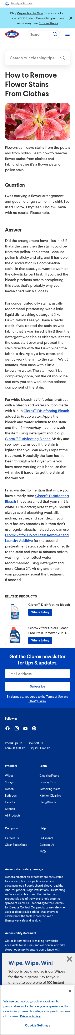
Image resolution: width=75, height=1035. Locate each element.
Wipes (9, 775)
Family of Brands (21, 3)
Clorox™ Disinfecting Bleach (46, 410)
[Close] (70, 991)
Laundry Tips (48, 782)
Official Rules (48, 23)
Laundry (10, 802)
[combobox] (37, 57)
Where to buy (40, 612)
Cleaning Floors (49, 775)
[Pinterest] (34, 728)
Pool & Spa (12, 743)
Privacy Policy (37, 701)
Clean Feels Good (16, 844)
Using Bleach (48, 802)
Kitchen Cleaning (50, 795)
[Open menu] (67, 34)
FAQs (43, 851)
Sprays (9, 782)
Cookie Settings (37, 1025)
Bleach (9, 789)
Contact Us (47, 844)
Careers (10, 838)
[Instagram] (16, 728)
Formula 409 (13, 748)
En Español (46, 838)
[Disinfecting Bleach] (15, 612)
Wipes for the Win (30, 13)
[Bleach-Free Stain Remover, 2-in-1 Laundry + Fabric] (15, 635)
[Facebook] (7, 728)
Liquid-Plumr (38, 748)
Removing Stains (50, 789)
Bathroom (11, 795)
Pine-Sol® (33, 743)
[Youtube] (25, 728)
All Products (12, 815)
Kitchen (10, 809)
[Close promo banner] (70, 18)
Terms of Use (54, 696)
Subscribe (37, 686)
